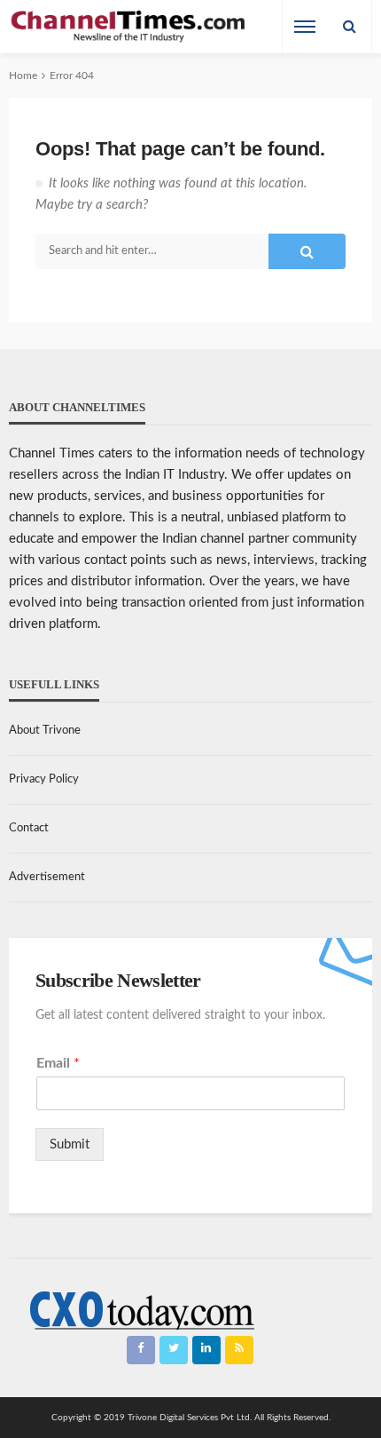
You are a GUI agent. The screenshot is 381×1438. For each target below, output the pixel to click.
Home (23, 75)
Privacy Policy (44, 779)
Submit (69, 1144)
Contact (29, 828)
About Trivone (45, 730)
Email (58, 1063)
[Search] (349, 26)
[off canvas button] (304, 26)
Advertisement (47, 877)
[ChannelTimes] (129, 27)
